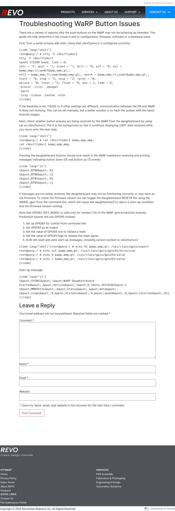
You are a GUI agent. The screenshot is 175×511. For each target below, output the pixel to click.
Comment (26, 320)
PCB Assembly (104, 474)
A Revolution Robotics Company (158, 3)
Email (23, 377)
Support (131, 12)
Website (24, 391)
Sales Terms (8, 482)
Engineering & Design (108, 482)
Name (24, 363)
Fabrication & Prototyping (110, 478)
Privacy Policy (8, 478)
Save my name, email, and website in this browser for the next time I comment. (73, 405)
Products (68, 12)
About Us (111, 12)
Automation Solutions (108, 486)
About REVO (8, 486)
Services (88, 12)
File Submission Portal (13, 502)
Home (4, 474)
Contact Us (7, 498)
